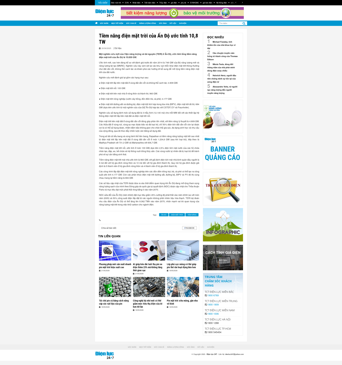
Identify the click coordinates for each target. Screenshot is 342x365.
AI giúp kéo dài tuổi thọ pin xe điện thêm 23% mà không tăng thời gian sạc (147, 267)
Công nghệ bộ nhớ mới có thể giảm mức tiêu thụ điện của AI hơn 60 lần (147, 303)
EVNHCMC (194, 2)
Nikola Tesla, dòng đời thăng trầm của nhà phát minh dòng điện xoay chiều (221, 67)
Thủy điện (163, 2)
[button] (235, 2)
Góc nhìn (104, 23)
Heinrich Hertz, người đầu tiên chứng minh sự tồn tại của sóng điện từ (221, 78)
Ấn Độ (163, 215)
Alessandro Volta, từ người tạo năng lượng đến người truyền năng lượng (222, 89)
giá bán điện (207, 2)
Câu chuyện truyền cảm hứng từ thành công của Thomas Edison (222, 56)
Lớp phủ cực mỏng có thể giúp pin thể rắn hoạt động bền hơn (181, 266)
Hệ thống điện (221, 2)
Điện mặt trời (116, 2)
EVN (127, 2)
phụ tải (183, 2)
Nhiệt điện (136, 2)
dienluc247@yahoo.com (234, 354)
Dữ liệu (173, 23)
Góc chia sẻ (131, 23)
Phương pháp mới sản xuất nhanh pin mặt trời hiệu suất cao (115, 266)
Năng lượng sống (147, 23)
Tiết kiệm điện (149, 2)
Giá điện (182, 23)
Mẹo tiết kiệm (117, 23)
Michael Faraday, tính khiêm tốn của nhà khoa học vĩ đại (221, 45)
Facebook (190, 228)
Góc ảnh (163, 23)
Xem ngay (223, 260)
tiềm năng (192, 215)
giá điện (174, 2)
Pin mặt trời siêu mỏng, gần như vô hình (182, 302)
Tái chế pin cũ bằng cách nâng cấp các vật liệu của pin (114, 302)
